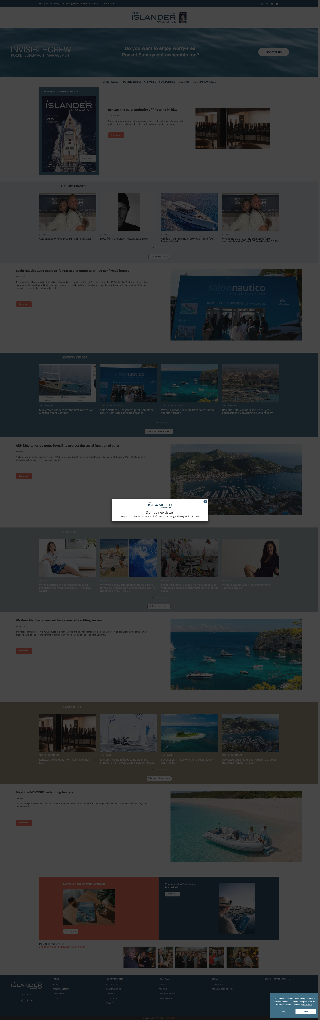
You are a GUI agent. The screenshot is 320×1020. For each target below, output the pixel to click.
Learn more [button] (307, 1005)
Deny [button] (284, 1012)
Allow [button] (306, 1012)
